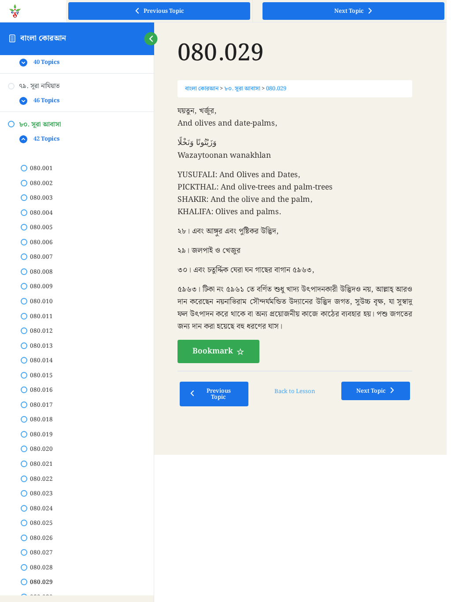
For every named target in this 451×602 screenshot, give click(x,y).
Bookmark (212, 351)
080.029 (276, 88)
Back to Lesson (294, 391)
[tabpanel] (295, 234)
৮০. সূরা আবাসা (242, 88)
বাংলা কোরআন (43, 38)
